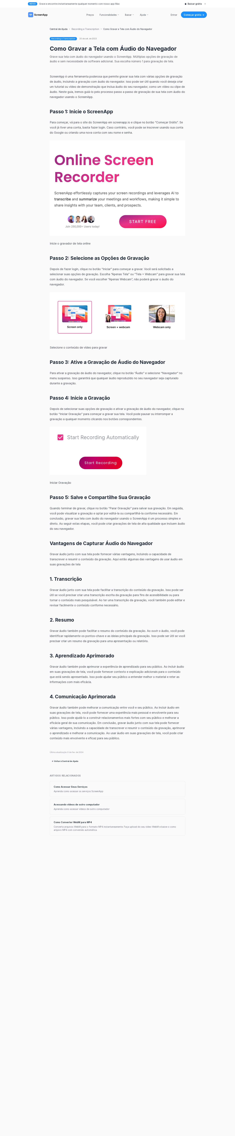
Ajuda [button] (143, 14)
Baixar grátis (195, 3)
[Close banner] (205, 4)
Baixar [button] (128, 14)
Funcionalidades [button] (108, 14)
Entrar (174, 14)
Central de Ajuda (58, 29)
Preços (90, 14)
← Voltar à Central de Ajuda (65, 761)
